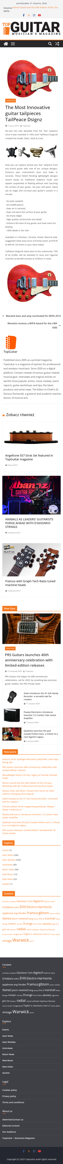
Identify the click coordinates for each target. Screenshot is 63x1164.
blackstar (22, 901)
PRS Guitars (11, 929)
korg (30, 918)
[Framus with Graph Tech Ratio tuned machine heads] (31, 545)
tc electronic (37, 934)
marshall (50, 918)
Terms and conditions (13, 1102)
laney (36, 919)
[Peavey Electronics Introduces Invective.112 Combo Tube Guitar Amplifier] (11, 717)
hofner (57, 913)
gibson (44, 913)
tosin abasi (55, 934)
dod (46, 901)
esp (16, 913)
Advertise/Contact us (12, 1119)
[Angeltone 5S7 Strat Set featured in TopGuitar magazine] (31, 423)
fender (22, 913)
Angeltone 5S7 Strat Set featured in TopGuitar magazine (29, 457)
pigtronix (55, 924)
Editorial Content (11, 1125)
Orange (28, 923)
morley (19, 924)
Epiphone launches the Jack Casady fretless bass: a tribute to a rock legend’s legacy (41, 733)
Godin (52, 913)
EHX (23, 906)
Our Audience (9, 1131)
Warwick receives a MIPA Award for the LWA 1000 (32, 325)
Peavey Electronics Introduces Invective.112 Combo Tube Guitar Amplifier (40, 715)
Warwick (20, 940)
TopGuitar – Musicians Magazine (18, 1138)
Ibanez (6, 918)
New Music (7, 874)
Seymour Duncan (47, 929)
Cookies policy (9, 1090)
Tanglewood (18, 934)
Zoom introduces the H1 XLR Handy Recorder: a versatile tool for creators (41, 696)
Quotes (5, 884)
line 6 (41, 918)
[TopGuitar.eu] (5, 43)
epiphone (7, 913)
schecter (35, 929)
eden (16, 907)
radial (21, 929)
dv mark (51, 901)
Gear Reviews (9, 859)
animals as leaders (9, 901)
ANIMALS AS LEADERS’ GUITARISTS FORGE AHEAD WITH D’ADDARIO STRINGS (29, 523)
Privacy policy (9, 1096)
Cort (30, 901)
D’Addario (7, 907)
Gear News (10, 101)
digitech (38, 901)
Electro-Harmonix (39, 907)
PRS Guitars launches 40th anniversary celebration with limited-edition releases (29, 660)
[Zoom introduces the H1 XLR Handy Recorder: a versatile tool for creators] (11, 698)
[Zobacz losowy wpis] (57, 43)
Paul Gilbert (37, 924)
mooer (12, 923)
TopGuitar (26, 126)
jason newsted (20, 918)
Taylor (26, 934)
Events (5, 850)
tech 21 (47, 934)
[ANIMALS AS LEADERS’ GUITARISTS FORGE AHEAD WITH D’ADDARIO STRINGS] (31, 477)
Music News (8, 869)
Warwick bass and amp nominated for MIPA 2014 (33, 316)
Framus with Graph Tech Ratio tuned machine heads (30, 583)
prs (4, 929)
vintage (7, 940)
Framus (32, 913)
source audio (7, 934)
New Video (7, 879)
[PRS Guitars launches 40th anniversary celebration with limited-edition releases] (31, 628)
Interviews (7, 864)
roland (29, 929)
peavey (47, 923)
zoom (32, 941)
